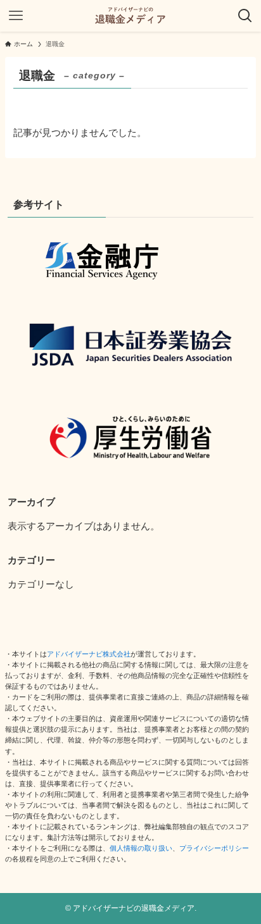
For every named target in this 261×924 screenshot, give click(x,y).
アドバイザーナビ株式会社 (88, 654)
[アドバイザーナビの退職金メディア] (130, 16)
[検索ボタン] (245, 16)
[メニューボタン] (16, 16)
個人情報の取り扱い (141, 848)
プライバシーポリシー (214, 848)
